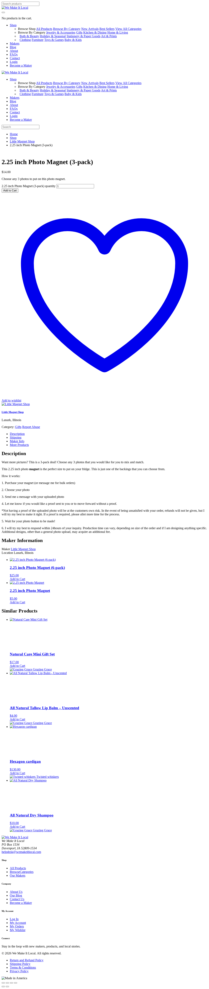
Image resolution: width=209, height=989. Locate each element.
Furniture (37, 40)
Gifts (79, 32)
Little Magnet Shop (22, 141)
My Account (18, 922)
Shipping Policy (20, 964)
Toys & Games (54, 40)
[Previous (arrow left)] (3, 986)
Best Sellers (107, 29)
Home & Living (117, 32)
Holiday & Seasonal (53, 36)
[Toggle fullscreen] (7, 983)
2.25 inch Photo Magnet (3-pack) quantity (29, 186)
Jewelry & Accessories (60, 32)
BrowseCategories (21, 872)
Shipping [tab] (15, 437)
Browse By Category (66, 29)
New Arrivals (90, 29)
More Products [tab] (19, 445)
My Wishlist (17, 930)
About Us (16, 892)
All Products (44, 29)
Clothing (25, 40)
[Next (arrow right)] (7, 986)
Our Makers (17, 875)
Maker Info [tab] (17, 441)
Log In (14, 919)
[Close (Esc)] (15, 983)
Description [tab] (17, 434)
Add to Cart (10, 190)
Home (14, 134)
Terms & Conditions (23, 967)
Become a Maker (21, 902)
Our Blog (16, 895)
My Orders (17, 926)
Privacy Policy (19, 971)
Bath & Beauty (29, 36)
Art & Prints (109, 36)
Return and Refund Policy (26, 960)
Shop (13, 137)
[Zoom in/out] (3, 983)
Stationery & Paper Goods (83, 36)
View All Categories (128, 29)
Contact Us (17, 899)
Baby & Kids (73, 40)
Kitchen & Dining (95, 32)
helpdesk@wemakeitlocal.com (21, 852)
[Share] (11, 983)
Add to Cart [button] (17, 579)
